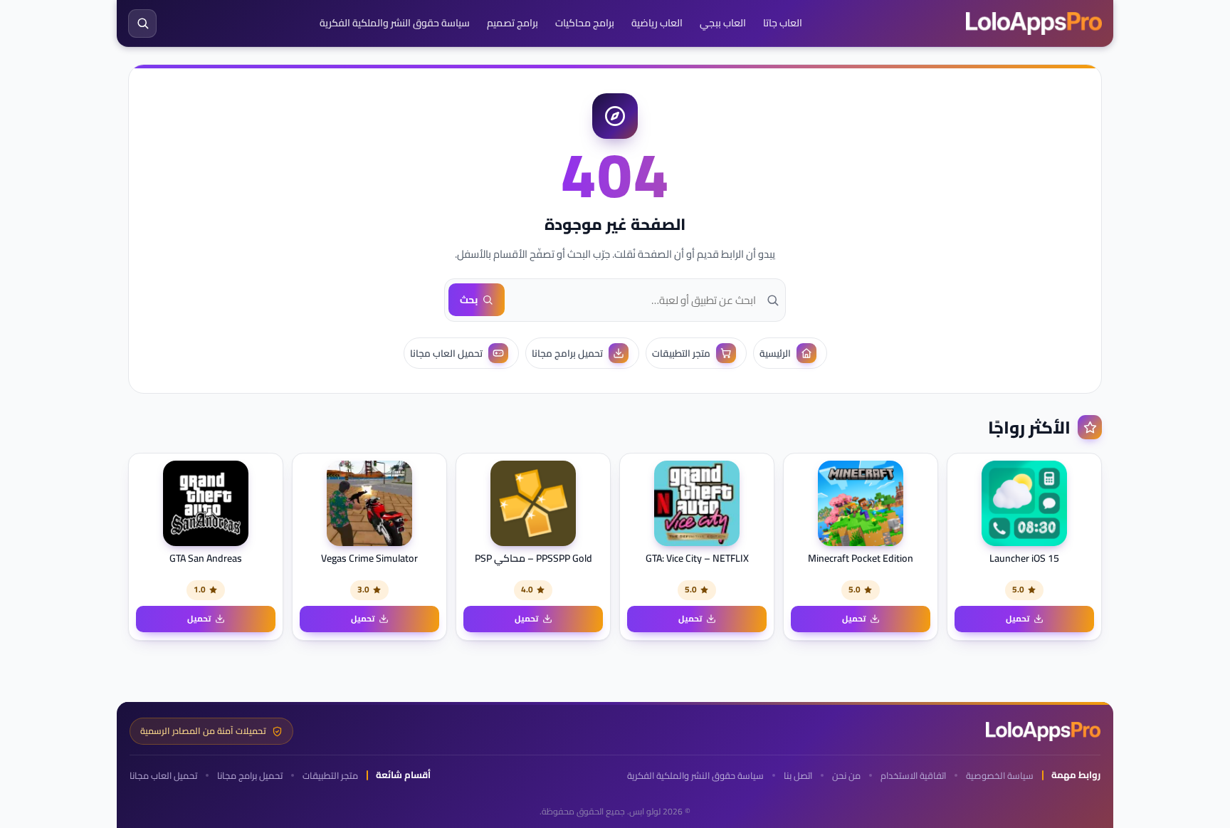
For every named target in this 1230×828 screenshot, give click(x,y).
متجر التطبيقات (330, 775)
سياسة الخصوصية (1000, 775)
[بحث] (142, 23)
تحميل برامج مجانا (250, 775)
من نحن (846, 775)
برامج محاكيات (584, 23)
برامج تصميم (512, 23)
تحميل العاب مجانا (163, 775)
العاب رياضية (657, 23)
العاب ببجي (723, 23)
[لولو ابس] (1034, 23)
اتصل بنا (798, 775)
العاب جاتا (782, 23)
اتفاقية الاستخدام (913, 775)
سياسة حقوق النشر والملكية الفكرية (395, 23)
